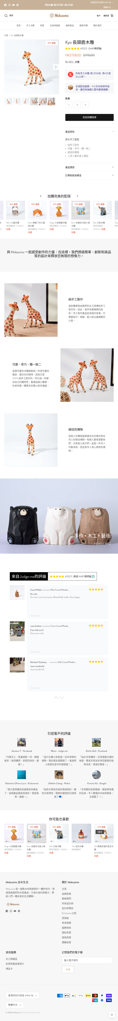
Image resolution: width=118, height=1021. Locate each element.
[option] (31, 66)
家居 (42, 25)
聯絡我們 (66, 898)
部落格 (65, 918)
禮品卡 (9, 968)
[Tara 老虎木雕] (81, 833)
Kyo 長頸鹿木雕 (17, 35)
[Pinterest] (17, 5)
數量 (67, 98)
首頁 (19, 25)
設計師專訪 (67, 908)
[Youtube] (13, 5)
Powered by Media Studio (30, 1012)
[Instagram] (9, 5)
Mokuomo (16, 1012)
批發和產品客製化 (15, 963)
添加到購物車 (89, 117)
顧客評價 (84, 25)
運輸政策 (66, 942)
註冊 (68, 969)
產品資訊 (70, 167)
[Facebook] (5, 5)
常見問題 (66, 922)
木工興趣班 (11, 959)
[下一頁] (56, 67)
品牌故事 (66, 893)
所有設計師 (67, 903)
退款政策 (66, 937)
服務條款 (66, 927)
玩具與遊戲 (55, 25)
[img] (61, 576)
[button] (56, 698)
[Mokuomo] (59, 15)
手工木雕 (30, 25)
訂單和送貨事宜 (73, 175)
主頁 (6, 35)
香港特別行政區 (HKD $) (101, 2)
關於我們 (97, 25)
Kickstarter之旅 (69, 913)
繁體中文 (107, 7)
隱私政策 (66, 932)
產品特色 (70, 131)
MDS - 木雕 (73, 61)
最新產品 (70, 25)
